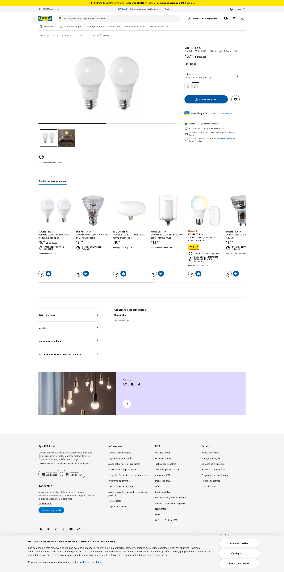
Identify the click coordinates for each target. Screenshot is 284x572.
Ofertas (159, 486)
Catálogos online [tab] (95, 26)
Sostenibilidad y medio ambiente (171, 497)
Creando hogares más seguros (170, 503)
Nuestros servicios (211, 452)
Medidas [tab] (42, 328)
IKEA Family (123, 9)
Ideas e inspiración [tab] (135, 26)
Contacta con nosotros (119, 452)
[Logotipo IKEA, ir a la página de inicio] (45, 18)
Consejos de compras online (122, 469)
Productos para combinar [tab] (52, 181)
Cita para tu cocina (138, 9)
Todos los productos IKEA (167, 469)
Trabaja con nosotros (165, 463)
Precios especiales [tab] (160, 26)
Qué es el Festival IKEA (166, 520)
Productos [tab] (49, 26)
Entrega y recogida (211, 458)
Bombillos (107, 35)
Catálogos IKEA (162, 475)
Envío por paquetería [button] (198, 128)
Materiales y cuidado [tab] (49, 341)
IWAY (157, 514)
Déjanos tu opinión (117, 506)
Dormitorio (66, 35)
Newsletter (160, 508)
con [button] (211, 113)
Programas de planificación (215, 475)
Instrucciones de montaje (120, 486)
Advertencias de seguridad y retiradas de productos (127, 494)
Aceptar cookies (239, 543)
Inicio (40, 35)
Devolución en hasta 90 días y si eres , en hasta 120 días (212, 140)
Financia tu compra (211, 480)
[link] (188, 86)
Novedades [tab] (114, 26)
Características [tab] (46, 314)
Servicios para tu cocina (213, 463)
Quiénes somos (162, 452)
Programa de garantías (119, 480)
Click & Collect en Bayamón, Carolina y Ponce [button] (212, 133)
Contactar (169, 9)
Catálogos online (155, 9)
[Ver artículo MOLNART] (130, 210)
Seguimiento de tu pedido (120, 458)
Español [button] (238, 9)
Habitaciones (52, 35)
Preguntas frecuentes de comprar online (127, 475)
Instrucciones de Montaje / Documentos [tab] (59, 354)
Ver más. (191, 2)
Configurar (237, 553)
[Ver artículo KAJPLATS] (205, 210)
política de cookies (89, 562)
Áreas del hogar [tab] (72, 26)
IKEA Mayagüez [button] (49, 9)
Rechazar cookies (239, 563)
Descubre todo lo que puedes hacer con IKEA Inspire (63, 463)
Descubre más (45, 503)
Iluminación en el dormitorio (87, 35)
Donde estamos (163, 458)
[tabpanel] (180, 317)
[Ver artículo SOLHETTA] (55, 210)
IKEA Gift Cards (209, 486)
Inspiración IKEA (163, 480)
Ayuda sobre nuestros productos (124, 463)
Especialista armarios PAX (214, 469)
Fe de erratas (114, 500)
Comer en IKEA (162, 492)
